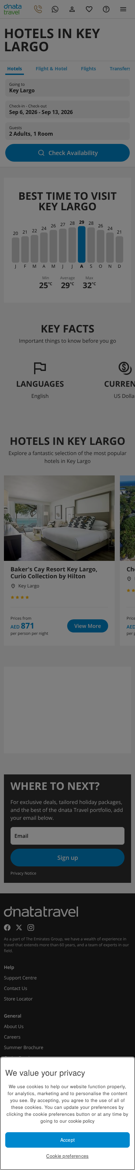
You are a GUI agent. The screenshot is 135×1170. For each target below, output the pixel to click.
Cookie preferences (67, 1156)
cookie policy (81, 1120)
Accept (67, 1139)
